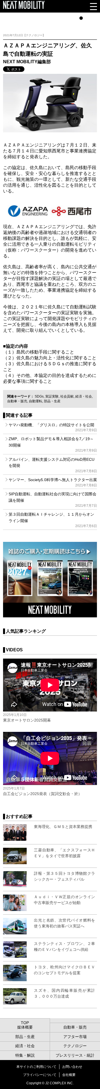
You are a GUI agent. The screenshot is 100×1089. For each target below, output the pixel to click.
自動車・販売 (17, 401)
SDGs (39, 396)
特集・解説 (25, 1055)
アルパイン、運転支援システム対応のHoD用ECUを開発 (53, 465)
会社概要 (69, 1075)
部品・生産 (52, 401)
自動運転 (35, 401)
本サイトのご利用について (36, 1067)
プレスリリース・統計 (75, 1055)
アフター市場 (75, 1036)
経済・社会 (83, 396)
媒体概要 (25, 1027)
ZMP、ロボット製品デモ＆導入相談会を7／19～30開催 (53, 444)
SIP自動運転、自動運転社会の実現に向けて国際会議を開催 (53, 500)
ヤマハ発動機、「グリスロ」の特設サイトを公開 (53, 427)
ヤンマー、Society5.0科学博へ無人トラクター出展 (53, 482)
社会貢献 (67, 396)
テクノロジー (75, 1046)
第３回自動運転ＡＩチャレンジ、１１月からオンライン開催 (53, 520)
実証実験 (52, 396)
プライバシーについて (39, 1075)
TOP (25, 1022)
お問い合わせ (72, 1067)
